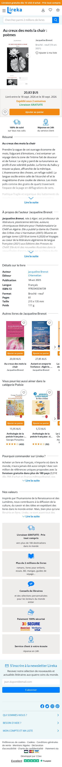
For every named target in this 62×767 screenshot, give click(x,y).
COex (38, 756)
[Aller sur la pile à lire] (50, 10)
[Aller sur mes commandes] (43, 10)
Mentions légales (21, 745)
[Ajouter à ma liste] (5, 112)
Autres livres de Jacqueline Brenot (24, 313)
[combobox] (27, 20)
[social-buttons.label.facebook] (42, 706)
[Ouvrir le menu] (3, 10)
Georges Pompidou (15, 439)
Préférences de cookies (13, 742)
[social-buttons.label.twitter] (47, 706)
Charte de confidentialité (30, 748)
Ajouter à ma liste (48, 52)
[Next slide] (28, 55)
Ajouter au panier (34, 112)
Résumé (7, 137)
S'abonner (31, 690)
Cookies (31, 742)
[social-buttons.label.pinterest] (57, 706)
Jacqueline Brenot (44, 40)
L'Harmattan (34, 275)
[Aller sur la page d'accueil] (14, 10)
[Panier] (58, 10)
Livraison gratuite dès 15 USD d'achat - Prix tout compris (31, 2)
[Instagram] (52, 706)
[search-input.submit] (55, 20)
